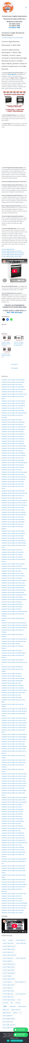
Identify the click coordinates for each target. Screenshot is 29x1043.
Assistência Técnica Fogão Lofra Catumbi (12, 900)
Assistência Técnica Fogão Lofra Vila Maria (12, 450)
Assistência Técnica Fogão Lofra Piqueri (11, 609)
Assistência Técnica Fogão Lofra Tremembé (12, 552)
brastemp (10, 940)
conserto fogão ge (7, 976)
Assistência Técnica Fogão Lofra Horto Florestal (13, 828)
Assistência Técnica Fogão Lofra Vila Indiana (13, 467)
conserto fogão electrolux (9, 964)
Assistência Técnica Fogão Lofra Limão (11, 683)
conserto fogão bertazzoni (9, 946)
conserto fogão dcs (7, 961)
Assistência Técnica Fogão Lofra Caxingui (12, 898)
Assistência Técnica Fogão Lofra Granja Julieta (13, 837)
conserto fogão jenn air (20, 982)
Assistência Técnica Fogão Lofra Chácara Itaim (13, 882)
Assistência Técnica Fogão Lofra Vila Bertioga (13, 521)
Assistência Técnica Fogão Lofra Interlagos (12, 818)
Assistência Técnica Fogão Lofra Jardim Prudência (14, 718)
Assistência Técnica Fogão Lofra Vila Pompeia (13, 379)
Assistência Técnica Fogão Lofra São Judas (12, 573)
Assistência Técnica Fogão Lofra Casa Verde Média (14, 903)
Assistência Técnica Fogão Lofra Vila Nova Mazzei (14, 412)
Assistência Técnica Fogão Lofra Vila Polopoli (13, 382)
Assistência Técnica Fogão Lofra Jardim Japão (13, 744)
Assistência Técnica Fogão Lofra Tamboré (12, 557)
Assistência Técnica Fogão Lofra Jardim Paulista (14, 725)
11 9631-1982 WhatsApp (16, 311)
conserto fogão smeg (8, 993)
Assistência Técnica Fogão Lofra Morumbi (12, 666)
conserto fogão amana (8, 943)
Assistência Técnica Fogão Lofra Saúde (11, 571)
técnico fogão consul (8, 1021)
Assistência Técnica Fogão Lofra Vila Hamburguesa (14, 472)
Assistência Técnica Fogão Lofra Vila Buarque (13, 519)
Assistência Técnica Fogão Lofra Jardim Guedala (14, 748)
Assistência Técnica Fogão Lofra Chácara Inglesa (14, 884)
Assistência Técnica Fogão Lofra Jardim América (14, 799)
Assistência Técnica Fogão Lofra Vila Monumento (14, 426)
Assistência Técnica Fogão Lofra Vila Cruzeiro (13, 507)
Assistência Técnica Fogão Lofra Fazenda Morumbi (14, 842)
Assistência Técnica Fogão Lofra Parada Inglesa (14, 653)
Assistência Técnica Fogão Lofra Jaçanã (12, 806)
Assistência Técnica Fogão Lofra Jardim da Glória (14, 776)
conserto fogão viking (8, 996)
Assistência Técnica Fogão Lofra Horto (11, 830)
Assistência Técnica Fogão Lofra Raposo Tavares (14, 594)
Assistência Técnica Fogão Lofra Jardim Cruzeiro (14, 778)
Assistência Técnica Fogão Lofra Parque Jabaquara (14, 625)
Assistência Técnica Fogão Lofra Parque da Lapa (14, 641)
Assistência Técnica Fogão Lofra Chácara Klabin (14, 879)
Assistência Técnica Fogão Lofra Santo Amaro (13, 575)
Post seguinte (14, 368)
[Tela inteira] (25, 931)
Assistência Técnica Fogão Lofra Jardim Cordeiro (14, 781)
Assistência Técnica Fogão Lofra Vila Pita (12, 384)
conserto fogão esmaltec (9, 967)
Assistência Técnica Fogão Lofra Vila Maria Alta (13, 448)
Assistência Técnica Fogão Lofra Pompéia (12, 597)
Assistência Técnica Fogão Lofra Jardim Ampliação (14, 797)
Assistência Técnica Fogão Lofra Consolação (13, 847)
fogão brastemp (22, 1006)
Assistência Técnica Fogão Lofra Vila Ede (12, 498)
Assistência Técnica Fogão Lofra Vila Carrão (13, 517)
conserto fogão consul (8, 952)
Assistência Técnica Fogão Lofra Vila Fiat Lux (13, 495)
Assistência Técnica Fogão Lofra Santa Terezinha (14, 580)
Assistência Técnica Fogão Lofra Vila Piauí (12, 391)
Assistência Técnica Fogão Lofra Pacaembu (12, 659)
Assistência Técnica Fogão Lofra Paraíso (12, 650)
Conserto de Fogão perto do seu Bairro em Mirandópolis (18, 344)
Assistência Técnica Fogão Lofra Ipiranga (12, 816)
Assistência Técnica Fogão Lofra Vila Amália (13, 538)
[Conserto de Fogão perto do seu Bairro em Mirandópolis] (19, 338)
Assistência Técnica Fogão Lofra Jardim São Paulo (14, 708)
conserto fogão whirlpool (9, 999)
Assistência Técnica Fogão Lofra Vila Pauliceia (13, 403)
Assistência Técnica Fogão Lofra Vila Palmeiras (13, 405)
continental (5, 1002)
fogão (5, 1006)
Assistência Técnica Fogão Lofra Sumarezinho (13, 563)
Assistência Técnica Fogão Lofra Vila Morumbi (13, 422)
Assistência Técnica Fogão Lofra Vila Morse (12, 424)
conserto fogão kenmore (9, 984)
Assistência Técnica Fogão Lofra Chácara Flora (13, 886)
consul (18, 999)
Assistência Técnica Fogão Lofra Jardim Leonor (13, 741)
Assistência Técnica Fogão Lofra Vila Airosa (12, 524)
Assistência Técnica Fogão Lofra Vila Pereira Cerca (14, 394)
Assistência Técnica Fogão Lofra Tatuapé (12, 554)
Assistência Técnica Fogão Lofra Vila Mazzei (13, 431)
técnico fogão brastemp (9, 1018)
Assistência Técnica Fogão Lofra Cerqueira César (14, 893)
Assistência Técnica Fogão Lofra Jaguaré (12, 804)
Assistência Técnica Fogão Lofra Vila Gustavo (13, 474)
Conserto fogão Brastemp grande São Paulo (13, 254)
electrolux (17, 1002)
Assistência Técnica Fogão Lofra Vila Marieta (13, 441)
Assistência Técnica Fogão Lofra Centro (11, 896)
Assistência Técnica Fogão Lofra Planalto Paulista (14, 599)
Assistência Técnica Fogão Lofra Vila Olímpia (13, 410)
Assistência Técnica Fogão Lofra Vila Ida (12, 469)
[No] (27, 1037)
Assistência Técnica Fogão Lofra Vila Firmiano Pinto (14, 493)
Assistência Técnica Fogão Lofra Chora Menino (13, 868)
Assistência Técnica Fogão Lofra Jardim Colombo (14, 785)
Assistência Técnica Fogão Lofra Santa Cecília (13, 583)
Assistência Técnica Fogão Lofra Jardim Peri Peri (14, 720)
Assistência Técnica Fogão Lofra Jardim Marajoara (14, 734)
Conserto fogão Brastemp (8, 249)
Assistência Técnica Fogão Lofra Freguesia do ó (13, 840)
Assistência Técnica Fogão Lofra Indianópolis (13, 821)
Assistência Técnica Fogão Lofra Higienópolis (13, 833)
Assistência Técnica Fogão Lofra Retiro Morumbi (14, 590)
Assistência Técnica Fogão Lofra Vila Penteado (13, 401)
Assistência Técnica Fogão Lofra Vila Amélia (13, 535)
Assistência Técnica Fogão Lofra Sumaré (12, 566)
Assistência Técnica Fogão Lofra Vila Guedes (13, 481)
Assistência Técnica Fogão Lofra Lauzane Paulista (14, 690)
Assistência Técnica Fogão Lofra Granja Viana (13, 835)
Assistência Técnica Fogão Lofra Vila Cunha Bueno (14, 505)
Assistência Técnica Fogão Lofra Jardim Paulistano (14, 722)
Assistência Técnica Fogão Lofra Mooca (11, 673)
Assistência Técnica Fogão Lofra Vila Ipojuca (13, 465)
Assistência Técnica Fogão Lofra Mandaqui (12, 680)
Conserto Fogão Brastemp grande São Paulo (6, 344)
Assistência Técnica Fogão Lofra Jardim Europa (13, 762)
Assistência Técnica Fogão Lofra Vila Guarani (13, 484)
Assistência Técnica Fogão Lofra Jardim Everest (14, 760)
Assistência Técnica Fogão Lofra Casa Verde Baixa (14, 905)
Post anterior (14, 364)
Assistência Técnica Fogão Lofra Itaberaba (12, 814)
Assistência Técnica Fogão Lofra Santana (12, 578)
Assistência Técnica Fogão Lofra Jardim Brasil (13, 788)
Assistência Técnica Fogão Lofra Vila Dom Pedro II (14, 502)
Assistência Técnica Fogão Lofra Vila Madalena (13, 453)
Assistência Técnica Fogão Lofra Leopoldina (13, 688)
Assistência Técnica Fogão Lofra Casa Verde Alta (14, 907)
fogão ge (15, 1012)
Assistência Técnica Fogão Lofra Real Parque (13, 592)
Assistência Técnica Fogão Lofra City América (13, 849)
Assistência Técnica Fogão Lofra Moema (12, 676)
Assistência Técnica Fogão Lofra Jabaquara (12, 809)
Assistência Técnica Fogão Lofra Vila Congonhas (14, 512)
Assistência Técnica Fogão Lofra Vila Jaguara (13, 460)
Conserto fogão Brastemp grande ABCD (11, 256)
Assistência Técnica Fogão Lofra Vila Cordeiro (13, 510)
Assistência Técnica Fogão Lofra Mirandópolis (13, 678)
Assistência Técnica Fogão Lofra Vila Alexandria (13, 540)
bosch (4, 940)
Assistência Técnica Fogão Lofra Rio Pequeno (13, 587)
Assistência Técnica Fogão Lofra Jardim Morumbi (14, 727)
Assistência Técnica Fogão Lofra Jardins (12, 697)
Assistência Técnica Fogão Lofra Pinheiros (12, 604)
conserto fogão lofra (8, 987)
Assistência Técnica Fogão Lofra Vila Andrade (13, 531)
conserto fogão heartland (9, 979)
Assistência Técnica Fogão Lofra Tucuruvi (12, 549)
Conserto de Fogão (7, 37)
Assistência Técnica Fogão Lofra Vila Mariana (13, 443)
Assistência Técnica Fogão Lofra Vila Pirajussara (14, 389)
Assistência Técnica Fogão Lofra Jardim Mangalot (14, 736)
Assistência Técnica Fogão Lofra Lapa (11, 695)
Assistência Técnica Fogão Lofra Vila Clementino (14, 514)
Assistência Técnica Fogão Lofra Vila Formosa (13, 491)
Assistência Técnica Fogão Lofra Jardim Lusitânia (14, 739)
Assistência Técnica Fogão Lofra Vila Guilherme (13, 479)
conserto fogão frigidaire (9, 970)
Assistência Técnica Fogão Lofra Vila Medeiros (13, 429)
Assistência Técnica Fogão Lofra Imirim (11, 823)
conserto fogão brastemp (9, 949)
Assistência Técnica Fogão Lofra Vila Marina (13, 436)
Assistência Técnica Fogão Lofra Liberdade (12, 685)
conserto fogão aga (20, 940)
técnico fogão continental (9, 1024)
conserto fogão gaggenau (9, 973)
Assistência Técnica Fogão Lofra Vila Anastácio (13, 533)
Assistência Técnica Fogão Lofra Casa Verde (13, 910)
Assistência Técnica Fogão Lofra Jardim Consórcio (14, 783)
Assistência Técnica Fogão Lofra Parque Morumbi (14, 622)
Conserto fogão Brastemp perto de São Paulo (13, 252)
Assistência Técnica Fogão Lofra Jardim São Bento (14, 711)
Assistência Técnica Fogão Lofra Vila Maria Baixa (14, 446)
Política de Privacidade (16, 1040)
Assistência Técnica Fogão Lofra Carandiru (12, 912)
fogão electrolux (7, 1012)
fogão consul (6, 1009)
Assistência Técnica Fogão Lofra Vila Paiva (12, 408)
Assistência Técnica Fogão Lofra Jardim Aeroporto (14, 802)
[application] (14, 926)
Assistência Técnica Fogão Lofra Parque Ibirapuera (14, 627)
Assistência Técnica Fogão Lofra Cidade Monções (14, 859)
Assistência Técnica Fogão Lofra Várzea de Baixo (14, 543)
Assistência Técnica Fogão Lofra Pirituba (12, 602)
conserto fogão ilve (7, 982)
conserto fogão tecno (21, 993)
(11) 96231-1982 (14, 27)
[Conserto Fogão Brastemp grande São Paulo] (7, 338)
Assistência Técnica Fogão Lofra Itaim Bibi (12, 811)
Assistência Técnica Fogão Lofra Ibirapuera (12, 826)
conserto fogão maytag (8, 990)
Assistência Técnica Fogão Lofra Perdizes (12, 606)
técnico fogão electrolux (8, 1027)
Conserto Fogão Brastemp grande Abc (6, 355)
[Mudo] (23, 931)
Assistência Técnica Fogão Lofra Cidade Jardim (13, 865)
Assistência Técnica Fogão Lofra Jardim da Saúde (14, 773)
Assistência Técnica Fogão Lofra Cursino (12, 845)
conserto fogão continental (9, 955)
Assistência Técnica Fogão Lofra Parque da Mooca (14, 639)
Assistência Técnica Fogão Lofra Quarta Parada (13, 585)
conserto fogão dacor (8, 958)
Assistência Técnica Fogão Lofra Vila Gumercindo (14, 476)
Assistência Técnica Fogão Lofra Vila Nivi (12, 419)
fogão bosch (13, 1006)
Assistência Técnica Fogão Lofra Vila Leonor (13, 457)
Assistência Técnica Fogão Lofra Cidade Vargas (13, 852)
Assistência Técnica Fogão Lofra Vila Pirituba (13, 387)
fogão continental (15, 1009)
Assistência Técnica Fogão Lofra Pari (11, 643)
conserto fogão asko (21, 943)
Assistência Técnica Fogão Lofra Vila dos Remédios (14, 500)
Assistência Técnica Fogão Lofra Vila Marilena (13, 438)
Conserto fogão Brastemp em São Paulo (12, 251)
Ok (8, 1040)
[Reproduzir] (3, 931)
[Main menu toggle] (26, 7)
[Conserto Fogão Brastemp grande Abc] (7, 350)
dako (12, 1002)
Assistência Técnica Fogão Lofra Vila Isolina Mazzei (14, 462)
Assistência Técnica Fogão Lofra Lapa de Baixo (13, 692)
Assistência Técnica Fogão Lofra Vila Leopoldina (14, 455)
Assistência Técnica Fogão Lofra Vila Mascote (13, 434)
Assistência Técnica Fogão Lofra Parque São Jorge (14, 611)
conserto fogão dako (21, 958)
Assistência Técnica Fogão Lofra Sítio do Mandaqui (14, 568)
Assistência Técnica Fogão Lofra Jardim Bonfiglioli (14, 790)
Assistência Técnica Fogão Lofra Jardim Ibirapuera (14, 746)
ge (20, 1012)
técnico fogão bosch (8, 1015)
